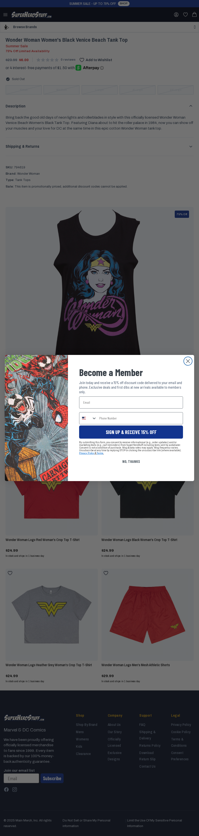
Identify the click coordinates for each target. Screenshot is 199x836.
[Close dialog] (188, 361)
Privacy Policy (86, 453)
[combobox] (88, 418)
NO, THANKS (131, 461)
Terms (100, 453)
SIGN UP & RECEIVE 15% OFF (131, 432)
